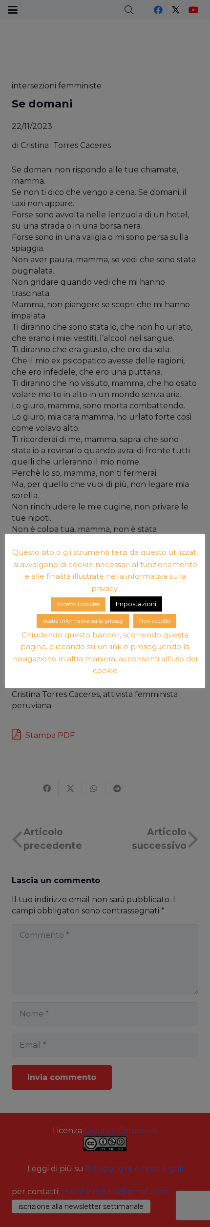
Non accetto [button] (154, 620)
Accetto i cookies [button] (78, 604)
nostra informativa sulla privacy (82, 620)
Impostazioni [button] (136, 604)
